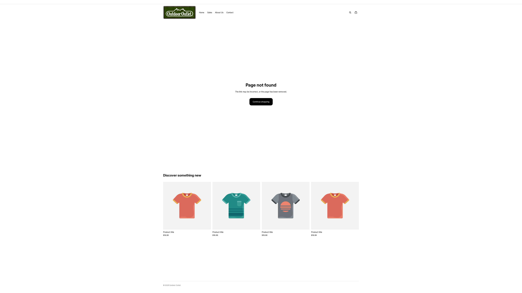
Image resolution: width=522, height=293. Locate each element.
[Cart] (356, 12)
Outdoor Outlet (175, 285)
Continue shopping (261, 102)
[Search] (350, 12)
